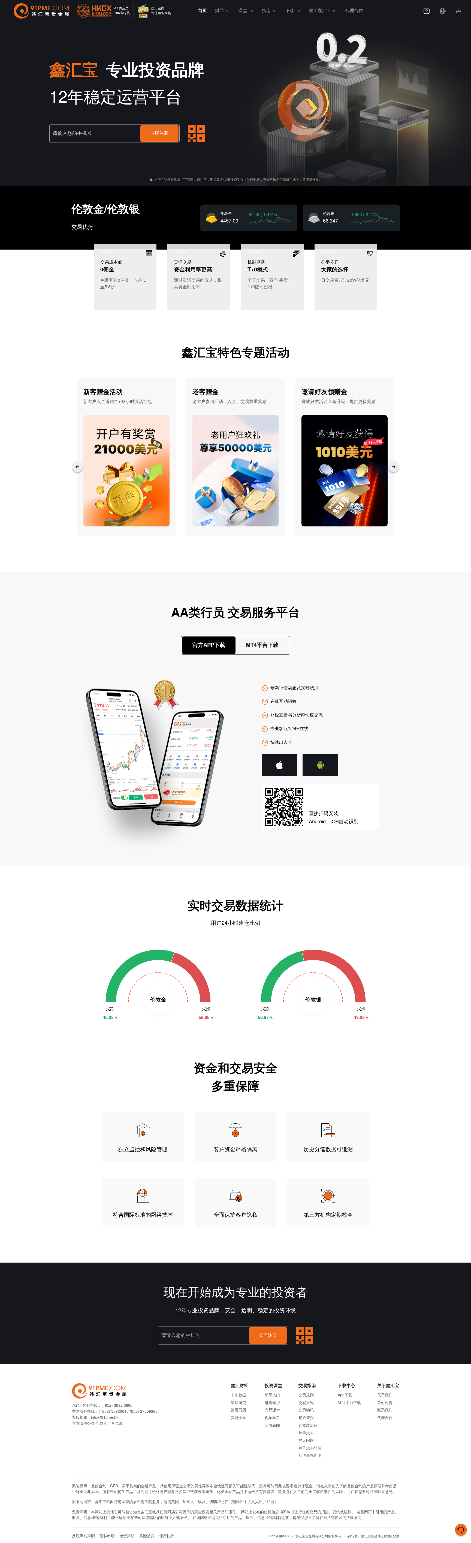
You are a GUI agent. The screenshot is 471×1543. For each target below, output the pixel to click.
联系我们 (384, 1410)
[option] (126, 457)
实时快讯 (238, 1418)
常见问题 (306, 1441)
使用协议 (166, 1536)
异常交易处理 (309, 1448)
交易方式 (306, 1403)
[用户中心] (426, 11)
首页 (202, 11)
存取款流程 (308, 1426)
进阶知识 (272, 1403)
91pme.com (390, 1536)
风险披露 (147, 1536)
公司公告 (384, 1403)
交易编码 (306, 1410)
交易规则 (306, 1395)
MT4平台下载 (349, 1403)
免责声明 (127, 1536)
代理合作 (354, 11)
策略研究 (238, 1403)
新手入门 (272, 1395)
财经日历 (238, 1410)
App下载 (345, 1395)
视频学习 (272, 1418)
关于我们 (384, 1395)
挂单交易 (306, 1433)
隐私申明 (107, 1536)
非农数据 (238, 1395)
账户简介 (306, 1418)
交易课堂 (272, 1410)
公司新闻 (272, 1426)
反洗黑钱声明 (309, 1456)
